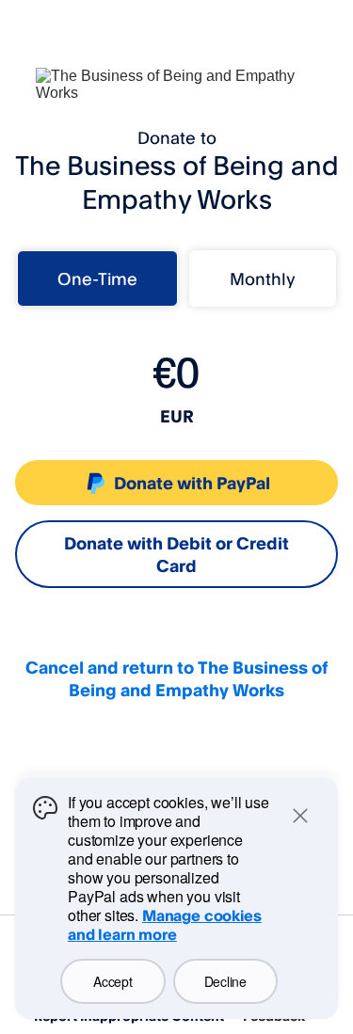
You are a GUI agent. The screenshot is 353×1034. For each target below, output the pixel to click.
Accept (112, 981)
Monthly (263, 278)
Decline (225, 981)
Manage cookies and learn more (165, 925)
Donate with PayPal (192, 482)
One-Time (97, 278)
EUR (177, 416)
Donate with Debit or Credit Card (176, 554)
